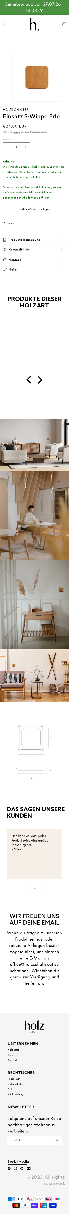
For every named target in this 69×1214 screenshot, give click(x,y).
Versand (16, 132)
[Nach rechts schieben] (43, 888)
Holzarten (14, 1050)
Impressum (14, 1079)
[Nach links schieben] (26, 888)
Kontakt (12, 1060)
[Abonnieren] (57, 1140)
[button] (5, 24)
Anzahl (6, 139)
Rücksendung (16, 1094)
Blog (10, 1055)
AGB (10, 1089)
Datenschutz (15, 1084)
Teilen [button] (10, 223)
